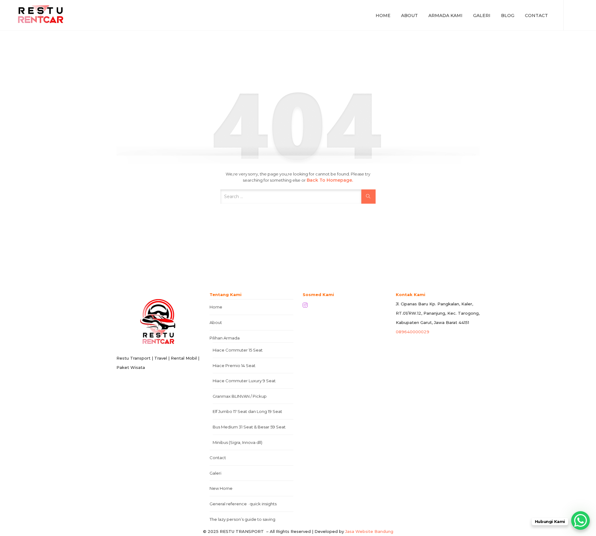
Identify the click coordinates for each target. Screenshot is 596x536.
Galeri (481, 15)
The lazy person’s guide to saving (242, 519)
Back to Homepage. (330, 180)
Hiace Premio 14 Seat (234, 365)
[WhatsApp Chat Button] (580, 520)
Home (383, 15)
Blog (507, 15)
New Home (221, 488)
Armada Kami (445, 15)
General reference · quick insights (243, 503)
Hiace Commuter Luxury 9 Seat (244, 380)
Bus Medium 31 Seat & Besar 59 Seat (249, 426)
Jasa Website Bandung (369, 531)
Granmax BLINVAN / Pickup (240, 396)
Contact (536, 15)
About (409, 15)
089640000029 (412, 331)
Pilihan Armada (225, 337)
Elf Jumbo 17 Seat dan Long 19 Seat (247, 411)
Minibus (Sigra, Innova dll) (237, 442)
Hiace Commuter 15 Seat (238, 350)
